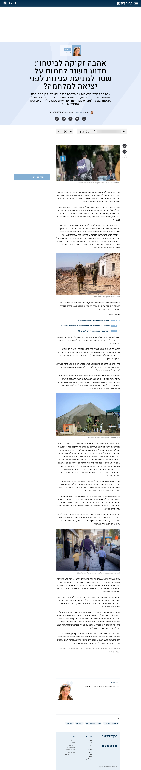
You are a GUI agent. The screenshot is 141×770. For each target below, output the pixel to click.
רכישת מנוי (71, 745)
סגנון (90, 754)
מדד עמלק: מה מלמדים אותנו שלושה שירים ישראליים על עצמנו (85, 325)
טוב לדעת (89, 759)
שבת (90, 752)
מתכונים (89, 757)
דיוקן (90, 747)
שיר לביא (66, 52)
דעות (67, 49)
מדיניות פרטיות (70, 750)
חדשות (89, 740)
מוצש (90, 750)
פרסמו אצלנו (71, 747)
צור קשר (72, 740)
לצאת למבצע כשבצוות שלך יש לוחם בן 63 (94, 331)
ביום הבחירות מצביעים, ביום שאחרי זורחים (94, 320)
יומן (90, 745)
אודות (73, 743)
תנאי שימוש (71, 752)
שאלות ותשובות (70, 754)
